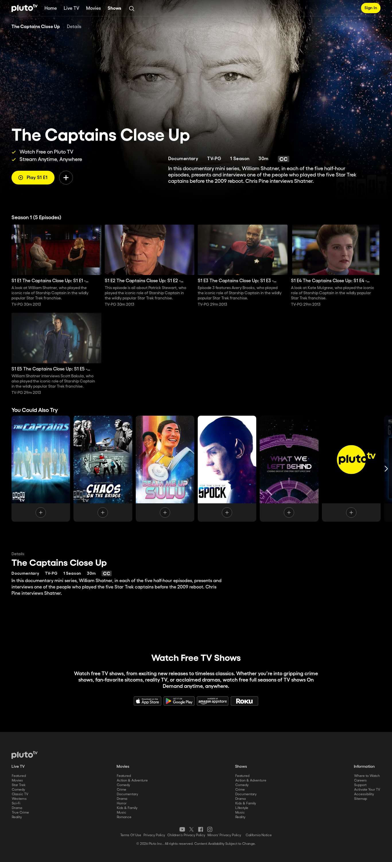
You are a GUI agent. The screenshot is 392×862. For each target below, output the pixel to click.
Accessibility (364, 794)
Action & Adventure (132, 780)
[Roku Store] (244, 701)
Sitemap (360, 799)
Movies (93, 8)
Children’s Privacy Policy (186, 835)
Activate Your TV (367, 790)
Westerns (19, 799)
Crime (121, 790)
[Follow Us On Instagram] (210, 829)
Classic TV (20, 794)
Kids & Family (127, 808)
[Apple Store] (147, 701)
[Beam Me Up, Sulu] (165, 469)
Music (121, 812)
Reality (17, 817)
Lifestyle (241, 808)
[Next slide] (386, 469)
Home (50, 8)
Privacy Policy (154, 835)
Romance (124, 817)
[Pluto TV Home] (24, 8)
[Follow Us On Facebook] (200, 829)
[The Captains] (40, 469)
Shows (114, 8)
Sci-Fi (16, 803)
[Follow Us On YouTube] (182, 829)
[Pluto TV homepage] (24, 755)
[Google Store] (179, 701)
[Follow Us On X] (191, 829)
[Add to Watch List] (66, 177)
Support (360, 785)
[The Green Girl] (351, 469)
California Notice (259, 835)
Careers (360, 780)
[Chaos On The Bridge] (102, 469)
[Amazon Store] (212, 701)
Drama (17, 808)
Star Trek (19, 785)
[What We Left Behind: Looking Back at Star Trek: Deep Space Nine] (289, 469)
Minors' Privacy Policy (224, 835)
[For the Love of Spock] (227, 469)
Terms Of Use (130, 835)
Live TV (71, 8)
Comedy (18, 790)
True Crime (20, 812)
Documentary (127, 794)
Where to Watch (367, 776)
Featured (19, 776)
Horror (122, 803)
